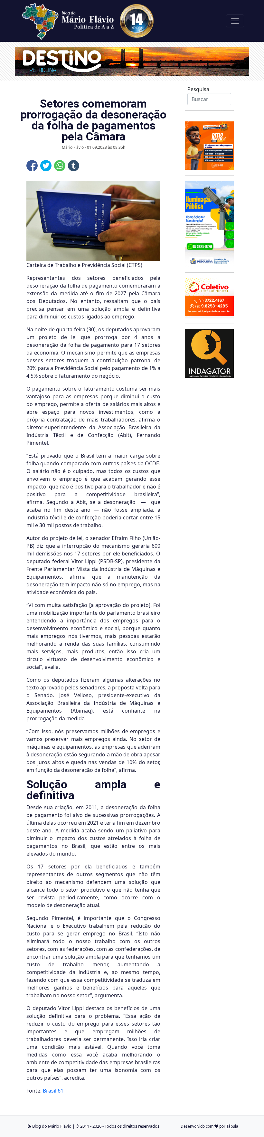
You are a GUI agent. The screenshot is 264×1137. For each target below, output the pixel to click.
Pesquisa (198, 89)
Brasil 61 (53, 1090)
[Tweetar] (46, 165)
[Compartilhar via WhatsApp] (59, 165)
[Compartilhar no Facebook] (32, 165)
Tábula (232, 1126)
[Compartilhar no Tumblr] (73, 165)
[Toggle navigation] (235, 20)
